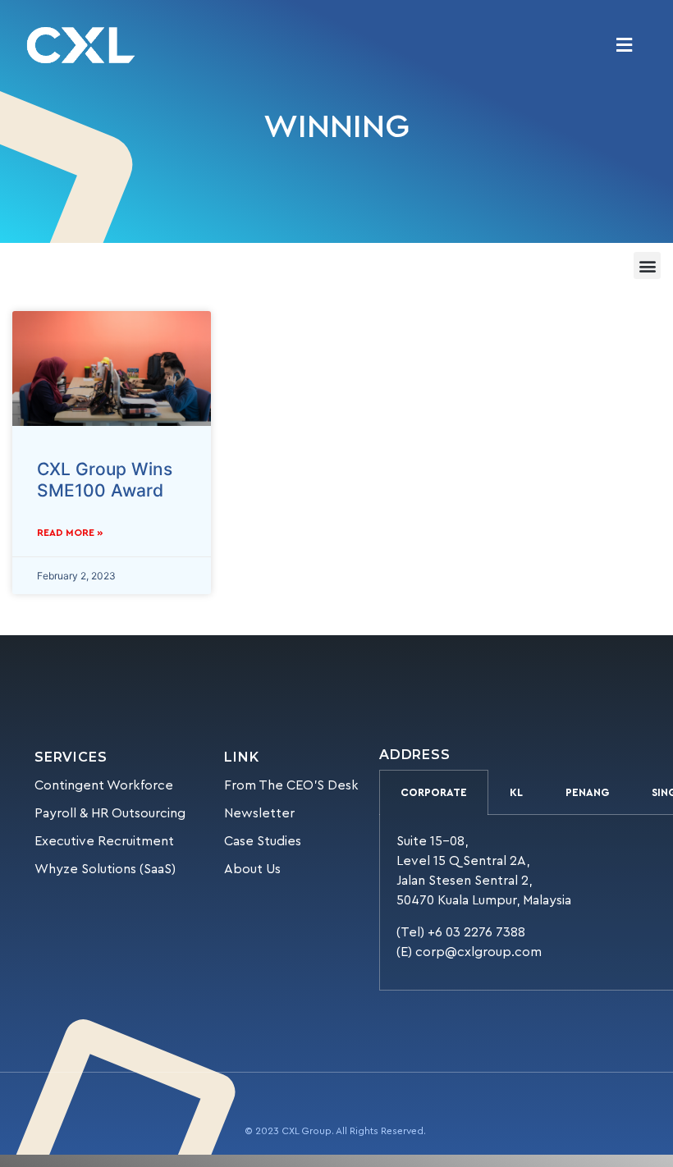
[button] (647, 265)
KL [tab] (516, 792)
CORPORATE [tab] (434, 792)
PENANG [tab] (587, 792)
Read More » (70, 533)
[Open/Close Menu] (624, 45)
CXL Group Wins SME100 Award (104, 479)
